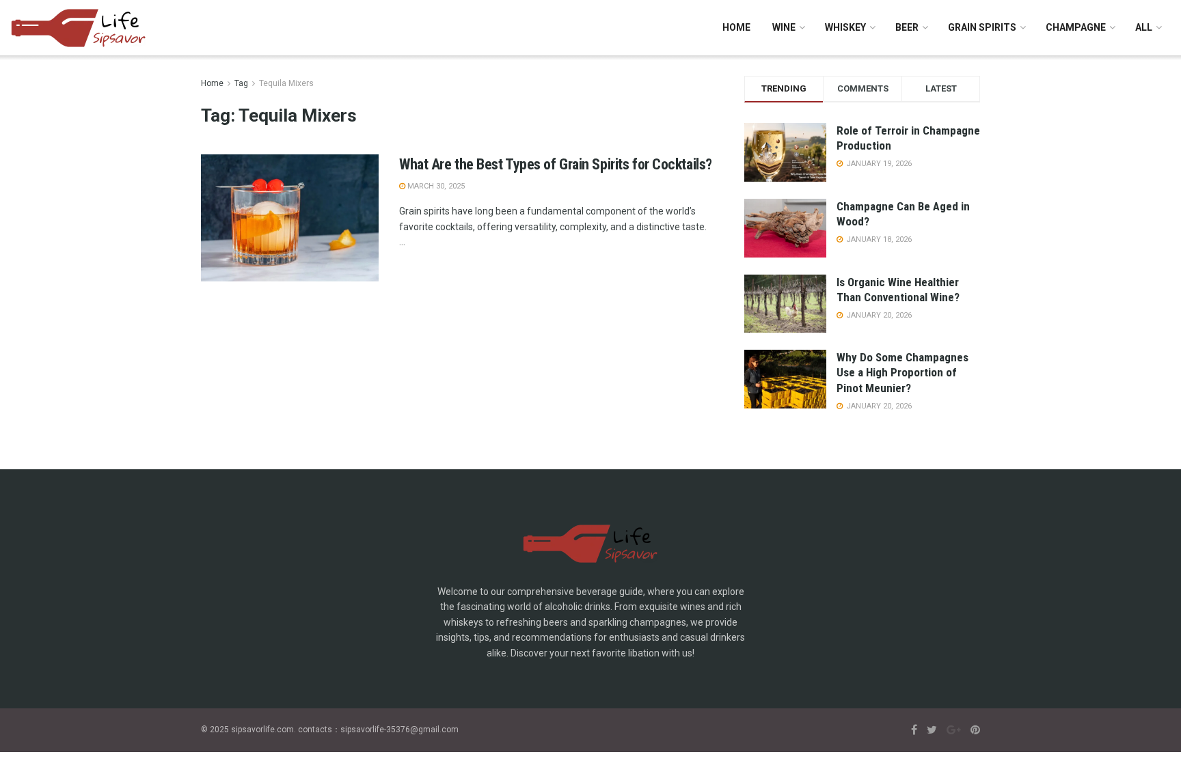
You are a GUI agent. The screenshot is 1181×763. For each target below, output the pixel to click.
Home (736, 27)
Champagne (1076, 27)
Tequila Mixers (286, 83)
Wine (784, 27)
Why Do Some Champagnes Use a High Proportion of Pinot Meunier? (902, 372)
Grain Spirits (982, 27)
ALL (1143, 27)
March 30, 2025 (435, 186)
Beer (907, 27)
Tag (241, 83)
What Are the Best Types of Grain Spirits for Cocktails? (555, 164)
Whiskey (845, 27)
